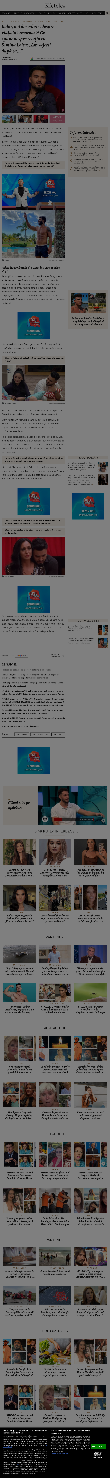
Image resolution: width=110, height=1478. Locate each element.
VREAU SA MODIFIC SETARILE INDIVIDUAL (97, 1454)
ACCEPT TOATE (98, 1446)
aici (18, 1464)
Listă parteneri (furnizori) (59, 1453)
